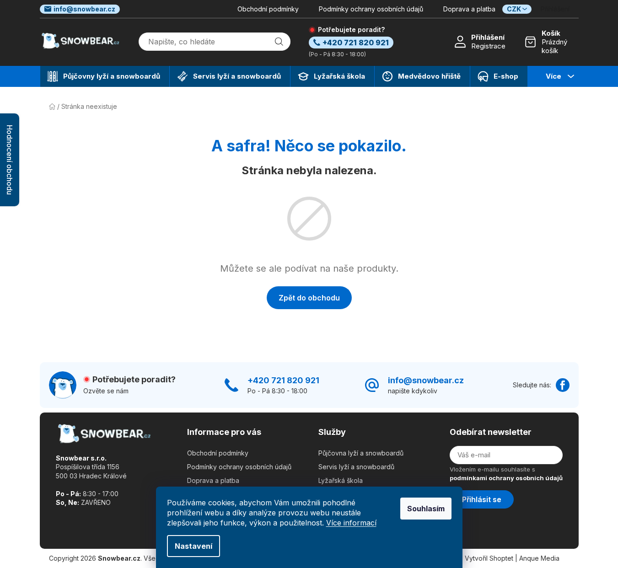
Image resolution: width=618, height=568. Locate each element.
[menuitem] (104, 76)
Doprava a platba (469, 9)
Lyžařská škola (340, 480)
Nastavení (193, 546)
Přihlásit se (481, 499)
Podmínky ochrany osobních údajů (371, 9)
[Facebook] (563, 385)
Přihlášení (488, 37)
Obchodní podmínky (268, 9)
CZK (514, 9)
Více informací (351, 522)
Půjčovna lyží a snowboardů (360, 453)
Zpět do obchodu (309, 297)
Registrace (488, 46)
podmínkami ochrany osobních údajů (506, 478)
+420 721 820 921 (283, 380)
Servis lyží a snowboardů (356, 467)
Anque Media (539, 558)
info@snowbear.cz (84, 9)
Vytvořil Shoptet (489, 558)
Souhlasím (426, 508)
